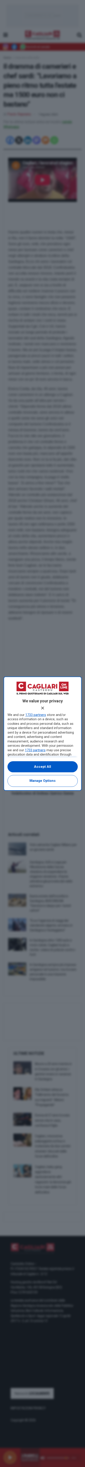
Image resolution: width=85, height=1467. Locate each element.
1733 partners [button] (35, 715)
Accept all (42, 767)
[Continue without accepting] (42, 708)
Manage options (42, 781)
